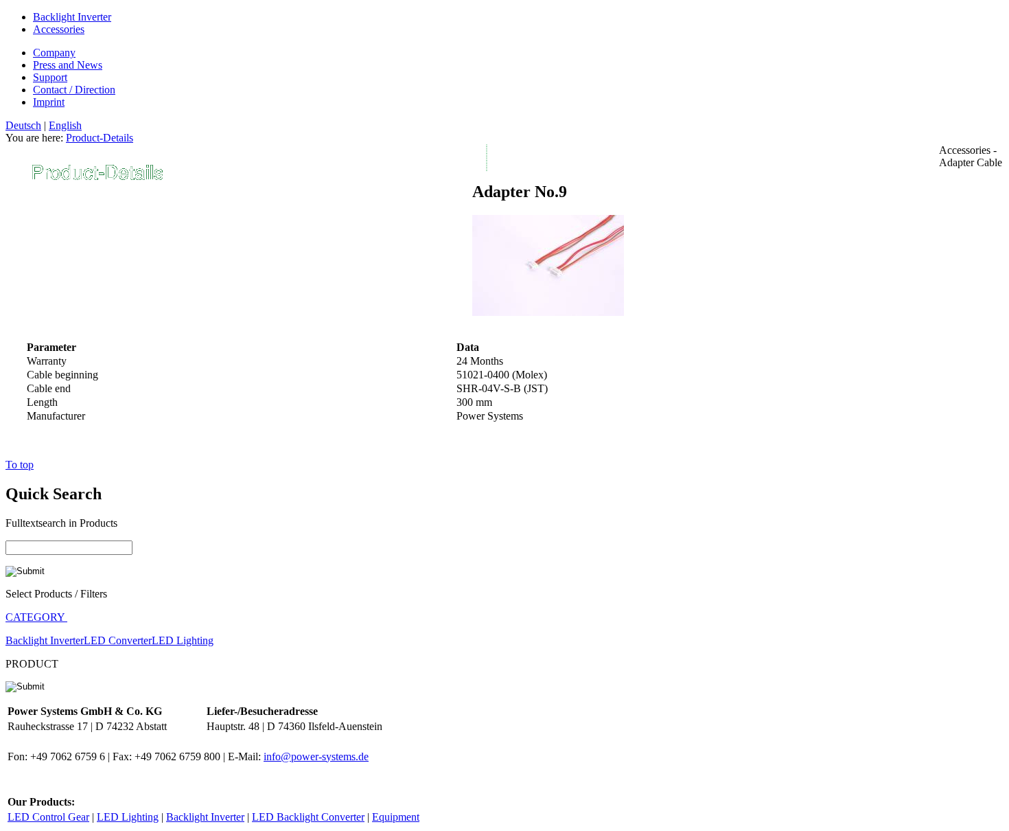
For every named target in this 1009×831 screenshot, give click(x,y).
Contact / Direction (74, 89)
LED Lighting (182, 640)
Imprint (49, 102)
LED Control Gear (48, 817)
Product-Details (99, 138)
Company (54, 52)
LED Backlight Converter (308, 817)
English (65, 125)
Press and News (67, 65)
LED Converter (118, 640)
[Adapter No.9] (548, 312)
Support (50, 77)
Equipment (395, 817)
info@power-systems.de (316, 756)
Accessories (58, 29)
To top (19, 464)
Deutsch (23, 125)
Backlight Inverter (72, 17)
